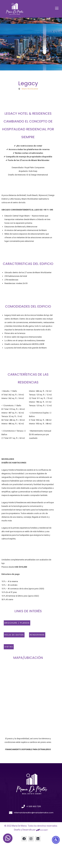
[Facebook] (24, 838)
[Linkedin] (38, 838)
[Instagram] (31, 838)
